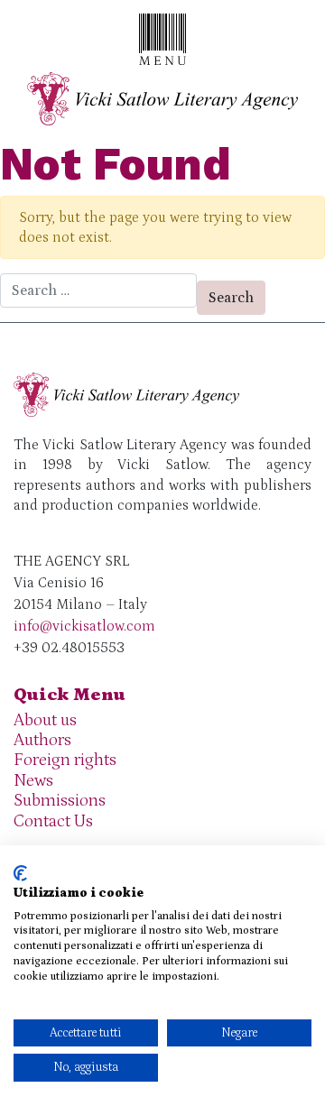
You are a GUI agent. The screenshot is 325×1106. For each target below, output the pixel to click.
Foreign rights (65, 760)
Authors (42, 740)
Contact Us (53, 821)
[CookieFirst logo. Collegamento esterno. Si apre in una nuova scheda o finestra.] (20, 873)
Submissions (60, 800)
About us (45, 720)
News (33, 780)
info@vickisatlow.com (84, 626)
